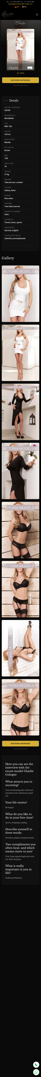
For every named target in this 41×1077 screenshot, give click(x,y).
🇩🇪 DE (17, 7)
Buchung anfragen (20, 80)
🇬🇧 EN (24, 7)
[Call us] (36, 1065)
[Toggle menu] (37, 14)
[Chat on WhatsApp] (36, 1072)
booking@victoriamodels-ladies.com (21, 4)
